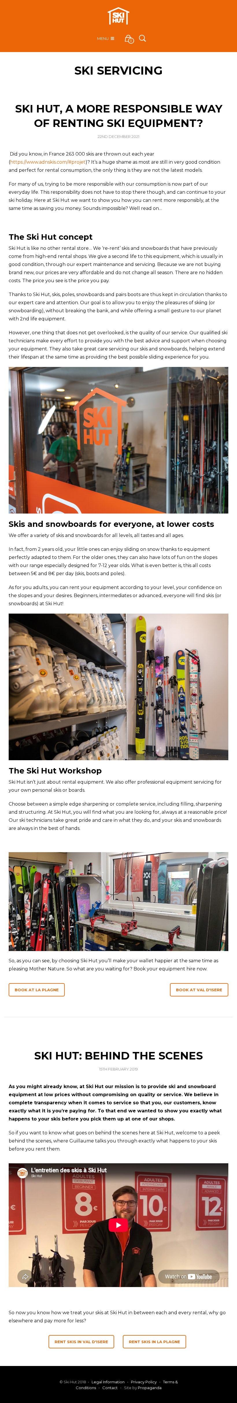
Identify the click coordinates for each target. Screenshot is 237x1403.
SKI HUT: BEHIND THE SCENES (118, 1055)
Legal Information (108, 1382)
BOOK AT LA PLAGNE (37, 989)
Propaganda (150, 1387)
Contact (110, 1387)
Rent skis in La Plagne (154, 1341)
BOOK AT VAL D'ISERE (199, 989)
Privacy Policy (144, 1382)
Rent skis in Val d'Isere (81, 1341)
